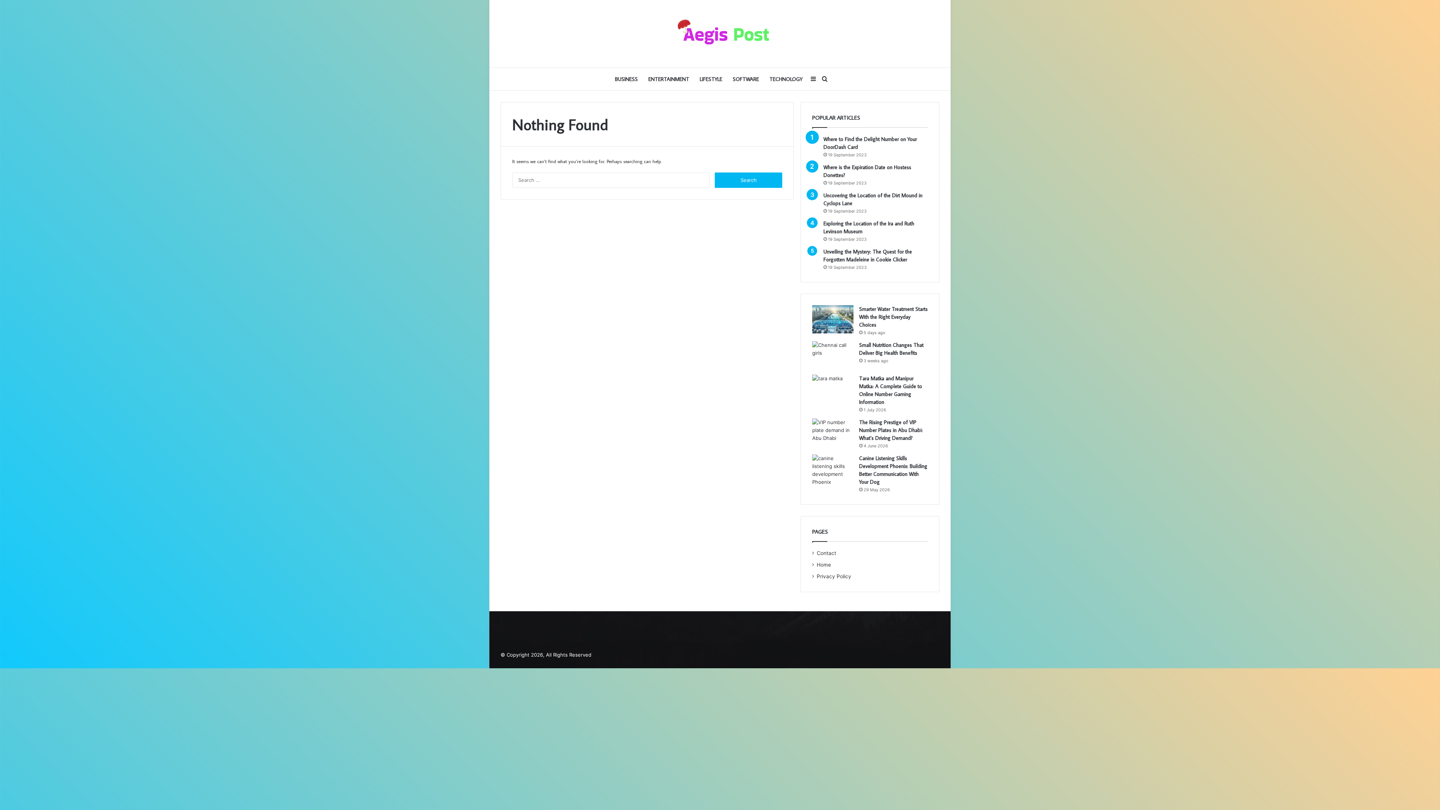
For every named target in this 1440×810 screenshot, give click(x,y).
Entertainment (668, 79)
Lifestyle (711, 79)
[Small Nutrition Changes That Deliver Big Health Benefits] (833, 355)
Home (824, 565)
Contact (826, 553)
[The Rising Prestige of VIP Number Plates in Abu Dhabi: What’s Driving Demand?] (833, 432)
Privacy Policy (834, 576)
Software (746, 79)
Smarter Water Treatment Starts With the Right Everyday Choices (893, 317)
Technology (786, 79)
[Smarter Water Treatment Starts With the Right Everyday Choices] (833, 319)
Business (626, 79)
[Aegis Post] (720, 33)
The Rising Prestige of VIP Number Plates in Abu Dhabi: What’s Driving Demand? (891, 430)
